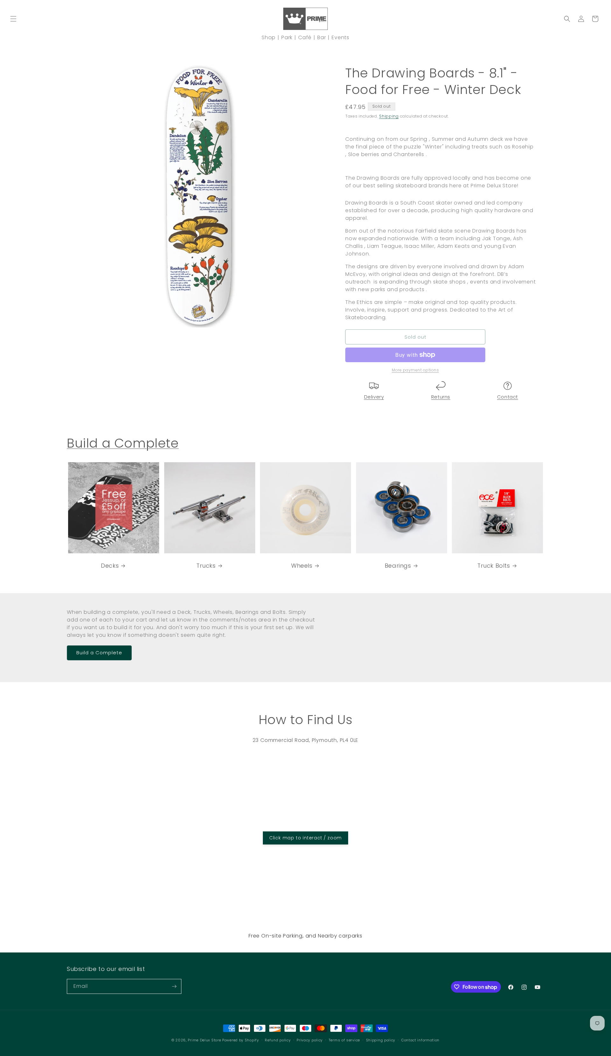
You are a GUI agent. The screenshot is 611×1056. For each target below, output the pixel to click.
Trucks (206, 565)
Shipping (389, 116)
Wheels (302, 565)
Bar (321, 37)
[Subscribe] (174, 986)
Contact (507, 396)
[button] (13, 19)
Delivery (374, 396)
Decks (110, 565)
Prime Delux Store (204, 1040)
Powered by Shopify (240, 1040)
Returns (440, 396)
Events (340, 37)
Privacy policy (310, 1040)
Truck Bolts (493, 565)
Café (305, 37)
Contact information (420, 1040)
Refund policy (278, 1040)
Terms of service (344, 1040)
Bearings (398, 565)
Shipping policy (381, 1040)
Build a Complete (123, 443)
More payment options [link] (415, 370)
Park (286, 37)
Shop (269, 37)
